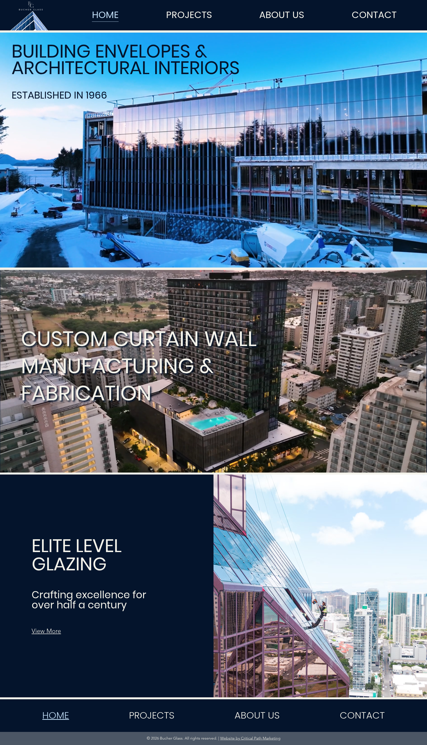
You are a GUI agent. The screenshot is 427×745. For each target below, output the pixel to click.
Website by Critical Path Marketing (250, 738)
